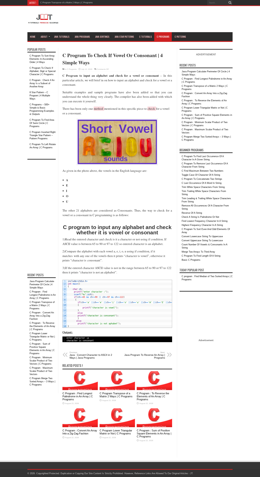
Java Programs (82, 36)
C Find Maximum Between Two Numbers (202, 170)
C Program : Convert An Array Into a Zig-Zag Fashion (79, 432)
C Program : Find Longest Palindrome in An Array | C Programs (77, 396)
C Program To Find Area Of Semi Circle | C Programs (42, 123)
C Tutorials (145, 36)
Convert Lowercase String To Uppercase (202, 236)
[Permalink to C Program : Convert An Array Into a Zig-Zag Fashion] (80, 426)
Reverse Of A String (192, 213)
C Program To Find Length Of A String (201, 255)
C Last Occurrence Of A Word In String (201, 183)
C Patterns (180, 36)
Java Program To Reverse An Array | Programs (144, 355)
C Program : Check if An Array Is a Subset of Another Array (42, 83)
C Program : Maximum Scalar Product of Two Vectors (41, 371)
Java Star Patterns (124, 36)
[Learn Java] (43, 21)
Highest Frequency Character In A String (202, 225)
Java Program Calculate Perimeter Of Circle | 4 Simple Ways (42, 284)
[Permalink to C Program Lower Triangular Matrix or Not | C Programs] (117, 426)
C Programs (163, 36)
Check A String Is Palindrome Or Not (200, 217)
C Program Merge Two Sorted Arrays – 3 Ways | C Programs (42, 381)
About (44, 36)
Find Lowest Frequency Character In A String (204, 221)
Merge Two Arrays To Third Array (198, 251)
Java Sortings (102, 36)
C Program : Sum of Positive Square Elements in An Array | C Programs (154, 433)
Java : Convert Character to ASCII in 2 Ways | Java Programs (91, 355)
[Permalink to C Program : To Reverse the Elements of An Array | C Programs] (154, 389)
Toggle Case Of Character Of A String (201, 175)
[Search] (230, 2)
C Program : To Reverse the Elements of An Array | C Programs (153, 396)
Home (32, 36)
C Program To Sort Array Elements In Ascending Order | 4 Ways (42, 58)
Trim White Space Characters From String (203, 187)
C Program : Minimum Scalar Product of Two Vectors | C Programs (41, 360)
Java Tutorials (61, 36)
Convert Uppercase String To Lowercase (202, 240)
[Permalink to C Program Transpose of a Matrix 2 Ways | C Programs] (117, 389)
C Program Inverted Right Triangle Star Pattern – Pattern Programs (43, 135)
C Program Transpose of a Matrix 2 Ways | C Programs (66, 2)
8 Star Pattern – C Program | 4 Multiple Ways (40, 95)
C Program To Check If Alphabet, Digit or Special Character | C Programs (43, 71)
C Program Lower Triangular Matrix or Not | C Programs (116, 432)
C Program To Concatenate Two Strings (202, 179)
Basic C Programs (191, 260)
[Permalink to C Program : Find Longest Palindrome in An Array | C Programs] (80, 389)
